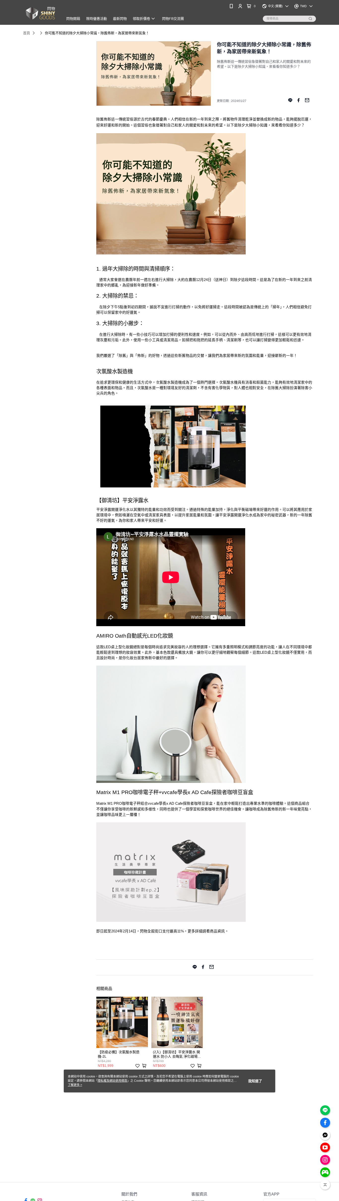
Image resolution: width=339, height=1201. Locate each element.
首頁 (26, 33)
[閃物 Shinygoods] (40, 13)
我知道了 (255, 1081)
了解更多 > (75, 1085)
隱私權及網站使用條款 (112, 1080)
